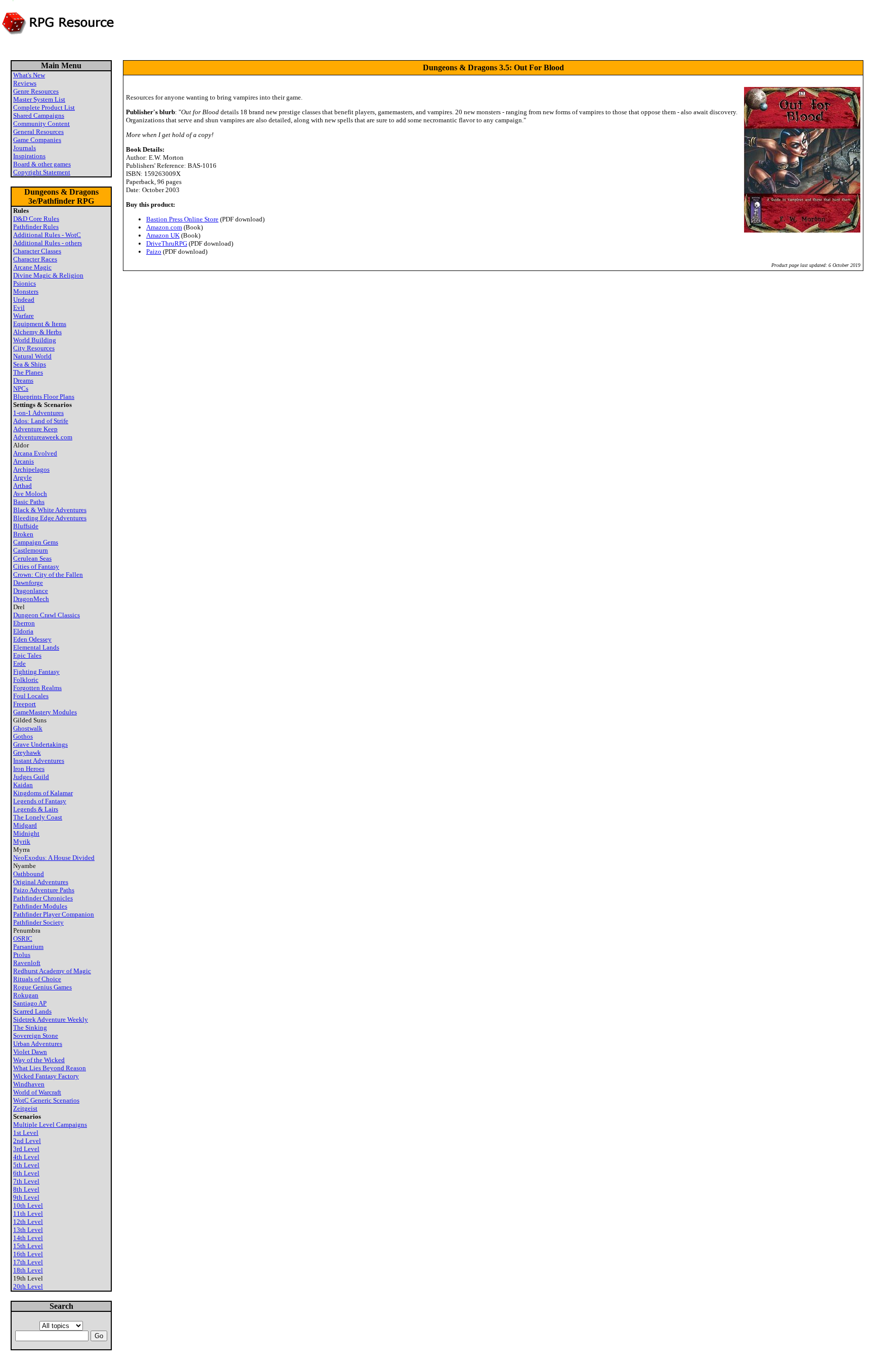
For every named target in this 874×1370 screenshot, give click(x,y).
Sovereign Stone (35, 1035)
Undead (23, 299)
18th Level (28, 1270)
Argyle (22, 477)
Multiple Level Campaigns (50, 1124)
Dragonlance (30, 591)
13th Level (28, 1230)
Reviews (24, 83)
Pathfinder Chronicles (43, 898)
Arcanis (23, 461)
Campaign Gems (35, 542)
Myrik (21, 841)
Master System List (39, 99)
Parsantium (28, 946)
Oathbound (28, 874)
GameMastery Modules (45, 712)
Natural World (32, 356)
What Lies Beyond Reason (49, 1068)
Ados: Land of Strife (40, 421)
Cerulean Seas (32, 558)
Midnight (26, 833)
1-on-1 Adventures (38, 413)
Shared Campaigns (38, 115)
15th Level (28, 1246)
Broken (23, 534)
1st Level (25, 1132)
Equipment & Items (39, 324)
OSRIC (22, 938)
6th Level (26, 1173)
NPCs (20, 388)
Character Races (35, 259)
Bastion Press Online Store (182, 219)
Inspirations (29, 156)
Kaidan (23, 785)
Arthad (22, 485)
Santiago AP (30, 1003)
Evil (19, 307)
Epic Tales (27, 655)
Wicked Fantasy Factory (46, 1076)
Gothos (23, 736)
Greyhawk (27, 752)
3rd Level (26, 1149)
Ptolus (21, 954)
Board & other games (42, 164)
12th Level (28, 1221)
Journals (24, 148)
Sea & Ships (29, 364)
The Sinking (30, 1027)
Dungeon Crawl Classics (46, 615)
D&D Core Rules (36, 218)
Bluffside (25, 526)
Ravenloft (26, 963)
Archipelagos (31, 469)
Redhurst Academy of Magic (52, 971)
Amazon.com (164, 227)
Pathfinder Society (38, 922)
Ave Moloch (30, 493)
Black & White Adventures (49, 510)
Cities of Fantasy (36, 566)
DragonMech (31, 599)
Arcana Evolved (35, 453)
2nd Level (27, 1141)
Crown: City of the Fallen (48, 574)
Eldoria (23, 631)
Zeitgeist (25, 1108)
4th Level (26, 1157)
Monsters (25, 291)
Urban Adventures (37, 1043)
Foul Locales (31, 696)
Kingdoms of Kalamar (43, 793)
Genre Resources (36, 91)
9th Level (26, 1197)
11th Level (28, 1213)
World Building (34, 340)
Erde (19, 663)
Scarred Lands (32, 1011)
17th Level (28, 1262)
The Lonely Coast (37, 817)
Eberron (24, 623)
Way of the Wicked (39, 1060)
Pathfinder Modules (40, 906)
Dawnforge (28, 582)
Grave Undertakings (40, 744)
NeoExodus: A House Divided (54, 857)
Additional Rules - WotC (47, 235)
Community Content (41, 123)
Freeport (24, 704)
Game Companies (37, 140)
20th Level (28, 1286)
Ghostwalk (27, 728)
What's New (29, 75)
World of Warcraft (37, 1092)
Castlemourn (30, 550)
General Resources (38, 131)
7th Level (26, 1181)
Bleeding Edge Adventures (49, 518)
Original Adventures (40, 882)
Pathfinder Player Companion (53, 914)
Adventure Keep (35, 429)
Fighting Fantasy (36, 671)
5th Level (26, 1165)
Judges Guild (31, 777)
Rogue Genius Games (42, 987)
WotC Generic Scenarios (46, 1100)
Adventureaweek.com (42, 437)
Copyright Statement (41, 172)
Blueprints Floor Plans (43, 396)
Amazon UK (163, 235)
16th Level (28, 1254)
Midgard (25, 825)
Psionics (24, 283)
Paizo (153, 251)
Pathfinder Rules (36, 227)
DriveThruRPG (166, 243)
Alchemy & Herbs (37, 332)
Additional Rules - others (47, 243)
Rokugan (25, 995)
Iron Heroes (29, 768)
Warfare (23, 315)
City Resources (34, 348)
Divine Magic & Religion (48, 275)
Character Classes (37, 251)
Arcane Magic (32, 267)
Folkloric (25, 679)
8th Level (26, 1189)
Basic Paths (29, 502)
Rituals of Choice (37, 979)
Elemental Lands (36, 647)
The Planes (28, 372)
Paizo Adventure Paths (43, 890)
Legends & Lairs (35, 809)
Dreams (23, 380)
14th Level (28, 1238)
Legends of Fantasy (39, 801)
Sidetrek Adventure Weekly (50, 1019)
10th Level (28, 1205)
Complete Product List (44, 107)
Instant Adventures (38, 760)
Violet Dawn (30, 1052)
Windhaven (29, 1084)
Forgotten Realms (37, 688)
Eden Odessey (32, 639)
